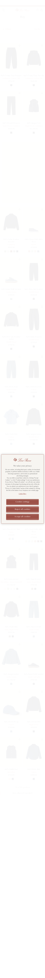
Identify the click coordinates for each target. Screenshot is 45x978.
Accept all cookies (22, 517)
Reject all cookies (22, 509)
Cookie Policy (22, 494)
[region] (22, 489)
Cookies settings (23, 502)
